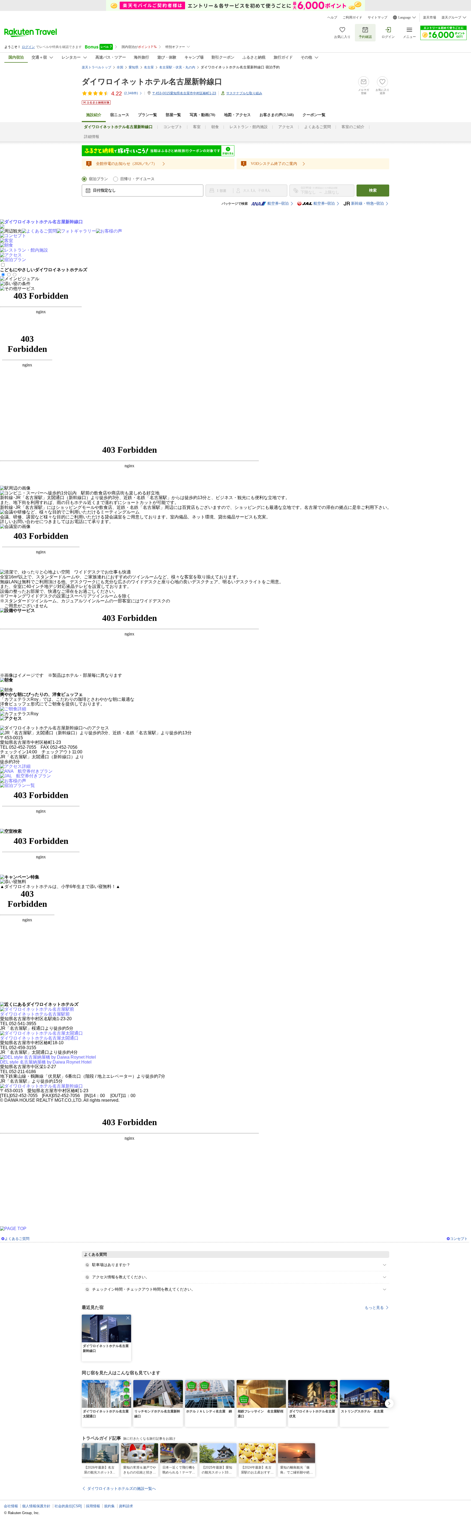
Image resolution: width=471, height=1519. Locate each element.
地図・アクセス (237, 115)
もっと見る (374, 1307)
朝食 (215, 127)
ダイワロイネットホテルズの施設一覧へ (121, 1488)
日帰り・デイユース (137, 179)
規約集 (109, 1506)
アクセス (286, 127)
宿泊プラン (98, 179)
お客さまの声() (276, 115)
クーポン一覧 (314, 115)
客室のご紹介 (353, 127)
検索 (373, 190)
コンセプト (172, 127)
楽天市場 (429, 17)
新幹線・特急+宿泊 (367, 203)
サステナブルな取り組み (244, 93)
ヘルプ (332, 17)
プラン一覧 (147, 115)
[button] (128, 1318)
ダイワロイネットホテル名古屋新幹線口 (152, 81)
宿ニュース (119, 115)
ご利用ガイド (352, 17)
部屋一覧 (173, 115)
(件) (131, 93)
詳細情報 (91, 137)
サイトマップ (377, 17)
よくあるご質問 (317, 127)
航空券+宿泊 (278, 203)
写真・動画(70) (202, 115)
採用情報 (93, 1506)
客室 (197, 127)
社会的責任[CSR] (68, 1506)
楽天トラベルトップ (96, 67)
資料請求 (126, 1506)
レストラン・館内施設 (249, 127)
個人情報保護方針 (36, 1506)
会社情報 (11, 1506)
